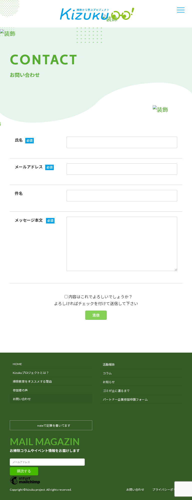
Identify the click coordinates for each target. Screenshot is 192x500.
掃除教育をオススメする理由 (32, 381)
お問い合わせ (22, 399)
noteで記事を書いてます (53, 425)
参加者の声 (20, 390)
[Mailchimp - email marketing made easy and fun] (25, 483)
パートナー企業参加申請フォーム (125, 399)
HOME (17, 364)
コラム (107, 373)
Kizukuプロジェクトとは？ (31, 373)
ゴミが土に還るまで (116, 391)
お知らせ (109, 382)
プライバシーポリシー (167, 489)
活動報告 (109, 365)
